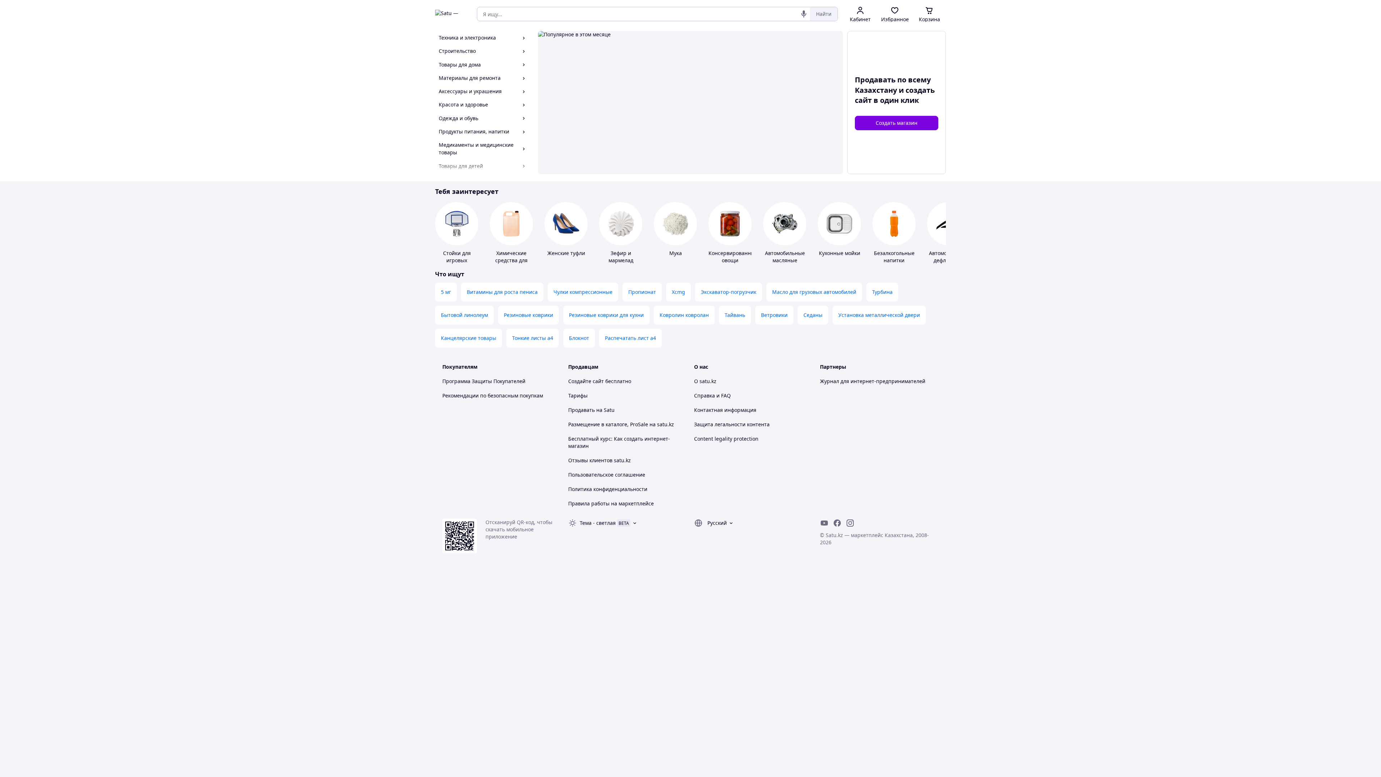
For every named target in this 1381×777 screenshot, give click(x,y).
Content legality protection (726, 438)
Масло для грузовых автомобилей (814, 291)
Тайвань (735, 315)
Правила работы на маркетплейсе (611, 503)
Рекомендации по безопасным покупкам (492, 395)
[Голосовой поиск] (804, 14)
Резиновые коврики (528, 315)
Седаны (812, 315)
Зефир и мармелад (621, 257)
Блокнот (579, 338)
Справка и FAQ (712, 395)
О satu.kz (705, 381)
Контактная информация (725, 409)
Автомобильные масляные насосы (785, 260)
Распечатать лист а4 (630, 338)
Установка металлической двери (879, 315)
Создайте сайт (586, 381)
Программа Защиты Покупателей (483, 381)
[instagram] (850, 523)
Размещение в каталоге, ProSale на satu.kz (621, 424)
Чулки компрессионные (582, 291)
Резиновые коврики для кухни (606, 315)
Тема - (598, 522)
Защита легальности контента (732, 424)
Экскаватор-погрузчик (728, 291)
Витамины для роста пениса (502, 291)
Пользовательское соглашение (606, 474)
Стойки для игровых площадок (457, 260)
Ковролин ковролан (684, 315)
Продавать (581, 409)
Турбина (882, 291)
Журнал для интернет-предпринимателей (872, 381)
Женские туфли (566, 253)
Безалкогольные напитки (894, 257)
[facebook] (837, 523)
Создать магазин (896, 122)
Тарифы (578, 395)
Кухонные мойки (839, 253)
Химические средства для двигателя (511, 260)
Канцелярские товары (468, 338)
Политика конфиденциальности (607, 489)
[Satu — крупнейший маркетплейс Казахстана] (451, 14)
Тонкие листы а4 (532, 338)
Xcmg (678, 291)
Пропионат (642, 291)
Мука (675, 253)
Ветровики (774, 315)
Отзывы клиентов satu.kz (599, 460)
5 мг (446, 291)
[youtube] (824, 523)
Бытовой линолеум (464, 315)
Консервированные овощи (733, 257)
